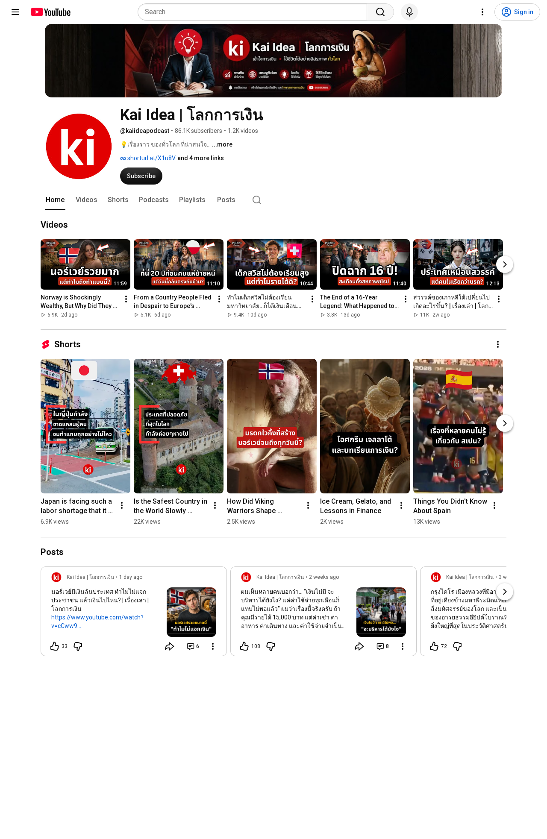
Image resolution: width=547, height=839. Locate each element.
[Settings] (482, 12)
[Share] (169, 646)
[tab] (55, 200)
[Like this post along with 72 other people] (434, 646)
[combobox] (255, 12)
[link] (133, 614)
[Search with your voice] (409, 12)
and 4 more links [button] (200, 158)
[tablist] (273, 200)
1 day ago (130, 577)
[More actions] (126, 299)
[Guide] (15, 12)
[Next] (504, 264)
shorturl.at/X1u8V (151, 158)
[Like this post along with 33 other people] (55, 646)
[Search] (380, 12)
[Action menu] (212, 646)
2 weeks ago (324, 577)
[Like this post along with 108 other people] (244, 646)
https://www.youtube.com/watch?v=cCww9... (97, 621)
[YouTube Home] (50, 12)
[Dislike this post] (78, 646)
